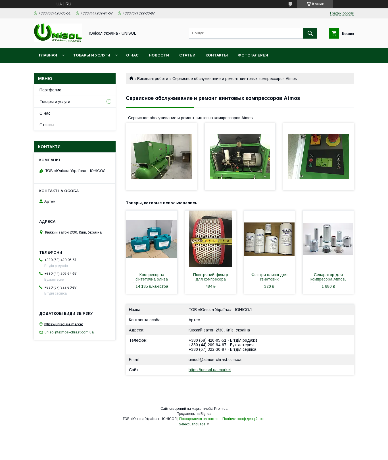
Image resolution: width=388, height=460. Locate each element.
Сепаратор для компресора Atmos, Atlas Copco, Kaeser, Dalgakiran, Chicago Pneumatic (328, 277)
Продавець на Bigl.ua (194, 414)
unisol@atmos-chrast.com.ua (215, 359)
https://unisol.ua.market (210, 369)
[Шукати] (310, 33)
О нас (132, 55)
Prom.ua (221, 409)
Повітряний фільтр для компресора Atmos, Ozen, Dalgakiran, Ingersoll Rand (210, 277)
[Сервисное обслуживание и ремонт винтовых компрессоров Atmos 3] (318, 156)
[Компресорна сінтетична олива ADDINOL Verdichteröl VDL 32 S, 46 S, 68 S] (151, 239)
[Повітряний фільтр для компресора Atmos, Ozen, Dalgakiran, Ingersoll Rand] (210, 239)
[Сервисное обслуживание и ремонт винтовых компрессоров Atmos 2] (240, 156)
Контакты (217, 55)
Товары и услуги (91, 55)
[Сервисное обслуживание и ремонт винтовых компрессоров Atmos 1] (161, 156)
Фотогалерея (253, 55)
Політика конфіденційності (244, 419)
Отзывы (46, 125)
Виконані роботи (152, 78)
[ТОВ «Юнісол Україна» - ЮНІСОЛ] (58, 40)
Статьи (187, 55)
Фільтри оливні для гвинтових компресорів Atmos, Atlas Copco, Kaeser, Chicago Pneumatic (269, 277)
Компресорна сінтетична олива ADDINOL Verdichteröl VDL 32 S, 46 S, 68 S (152, 277)
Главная (48, 55)
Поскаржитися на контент (199, 419)
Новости (159, 55)
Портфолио (50, 90)
